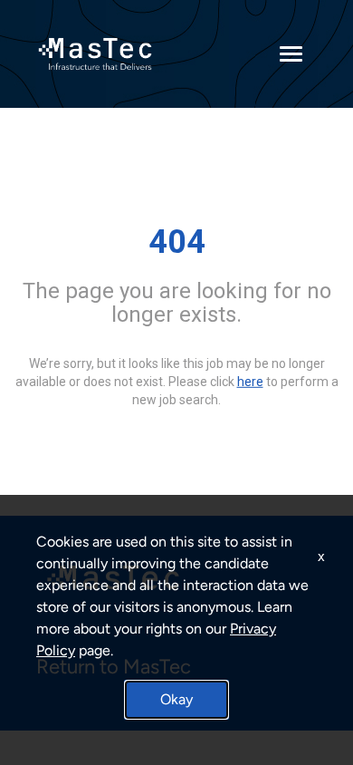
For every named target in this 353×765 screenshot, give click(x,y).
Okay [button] (176, 699)
